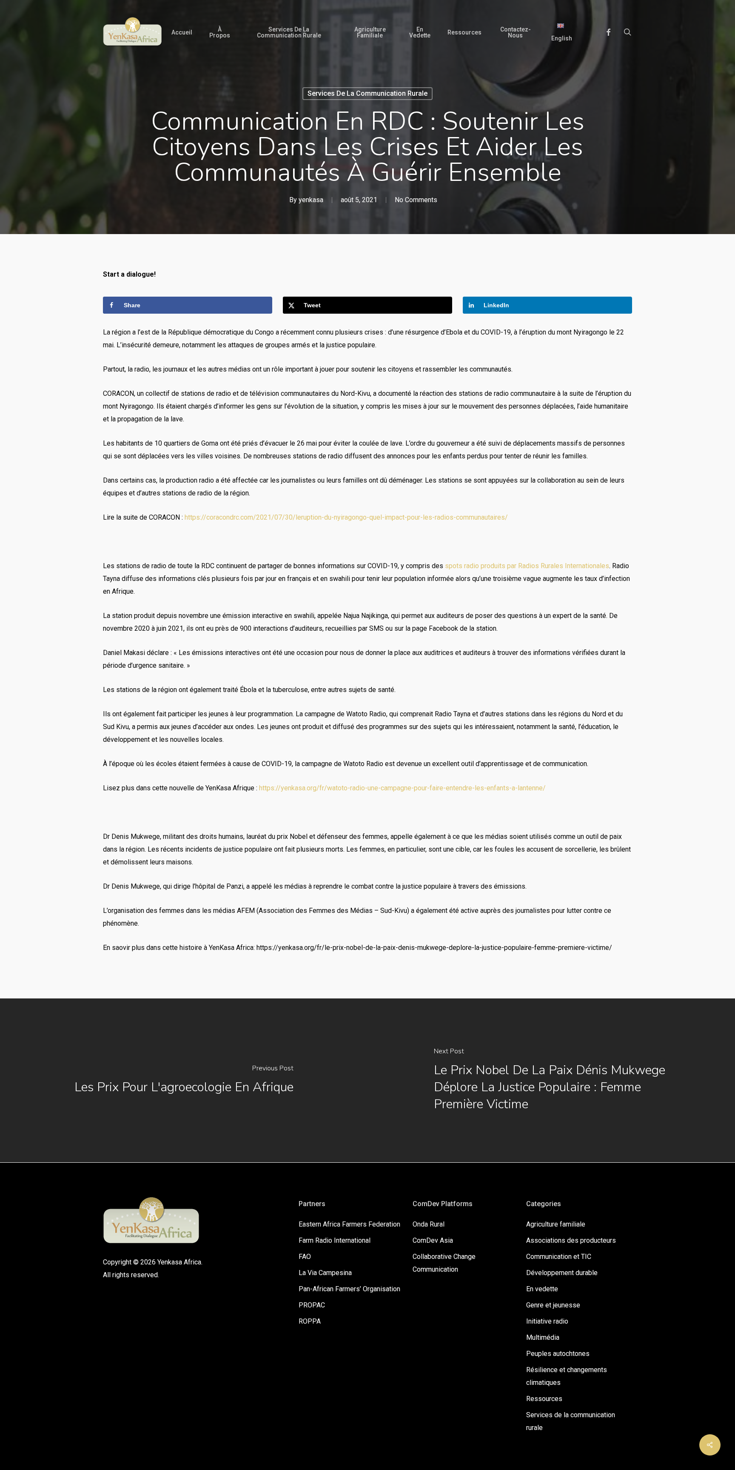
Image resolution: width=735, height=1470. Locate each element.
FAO (305, 1257)
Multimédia (542, 1337)
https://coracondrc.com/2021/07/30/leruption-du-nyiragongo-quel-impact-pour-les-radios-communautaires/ (346, 517)
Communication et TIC (558, 1257)
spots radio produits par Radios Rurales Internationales (527, 566)
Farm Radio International (334, 1240)
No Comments (416, 200)
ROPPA (310, 1321)
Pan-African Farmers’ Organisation (349, 1289)
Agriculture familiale (555, 1224)
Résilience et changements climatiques (566, 1376)
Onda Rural (428, 1224)
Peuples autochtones (558, 1354)
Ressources (544, 1399)
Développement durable (562, 1273)
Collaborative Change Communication (444, 1263)
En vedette (542, 1289)
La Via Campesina (325, 1273)
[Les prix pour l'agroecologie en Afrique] (184, 1080)
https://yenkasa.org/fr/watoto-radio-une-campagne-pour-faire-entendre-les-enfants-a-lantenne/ (402, 788)
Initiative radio (547, 1321)
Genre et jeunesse (553, 1305)
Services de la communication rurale (367, 93)
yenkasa (311, 200)
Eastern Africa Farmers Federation (349, 1224)
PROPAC (312, 1305)
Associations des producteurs (571, 1240)
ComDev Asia (433, 1240)
